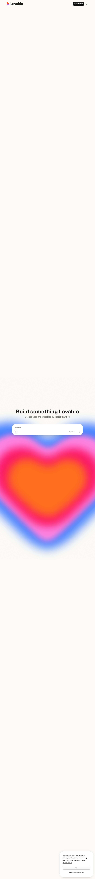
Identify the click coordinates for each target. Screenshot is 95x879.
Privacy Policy (80, 860)
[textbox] (47, 427)
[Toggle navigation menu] (87, 3)
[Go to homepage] (15, 3)
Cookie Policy (67, 863)
